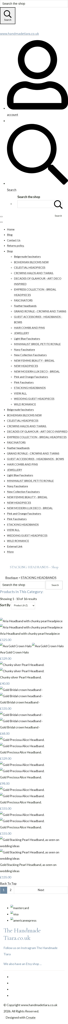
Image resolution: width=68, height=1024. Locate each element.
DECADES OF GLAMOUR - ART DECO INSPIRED (37, 431)
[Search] (58, 204)
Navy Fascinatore (24, 349)
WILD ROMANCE (25, 404)
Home (10, 229)
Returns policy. (15, 245)
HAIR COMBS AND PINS (29, 327)
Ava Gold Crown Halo (14, 652)
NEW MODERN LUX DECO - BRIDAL (37, 371)
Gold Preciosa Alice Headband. (21, 752)
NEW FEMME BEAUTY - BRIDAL (34, 360)
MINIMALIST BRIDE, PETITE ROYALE (37, 344)
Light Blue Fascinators (27, 338)
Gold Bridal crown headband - (20, 702)
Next (41, 890)
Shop (10, 251)
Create (31, 1017)
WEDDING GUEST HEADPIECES (34, 398)
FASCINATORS (23, 300)
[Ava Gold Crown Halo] (32, 646)
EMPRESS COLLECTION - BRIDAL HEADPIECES (37, 437)
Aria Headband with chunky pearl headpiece (30, 633)
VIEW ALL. (20, 393)
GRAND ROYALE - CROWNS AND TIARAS (40, 311)
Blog (10, 234)
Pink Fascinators (24, 382)
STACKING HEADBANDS (30, 387)
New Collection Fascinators (30, 354)
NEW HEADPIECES (26, 365)
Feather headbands (25, 305)
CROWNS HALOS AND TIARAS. (34, 273)
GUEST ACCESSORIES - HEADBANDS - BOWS (35, 458)
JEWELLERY (21, 333)
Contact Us (13, 240)
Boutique (11, 578)
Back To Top (8, 883)
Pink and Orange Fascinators (31, 376)
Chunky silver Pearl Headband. (20, 677)
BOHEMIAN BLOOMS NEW (31, 262)
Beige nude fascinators (27, 256)
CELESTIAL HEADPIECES (29, 267)
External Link (14, 546)
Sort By (5, 605)
